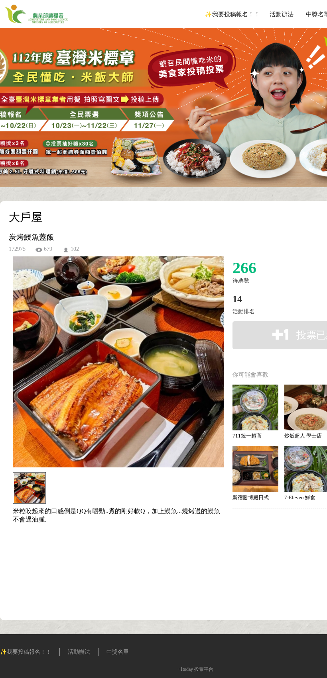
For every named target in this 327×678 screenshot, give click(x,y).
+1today (185, 669)
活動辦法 (282, 14)
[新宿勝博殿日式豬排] (255, 469)
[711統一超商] (255, 407)
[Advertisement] (106, 560)
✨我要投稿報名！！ (232, 14)
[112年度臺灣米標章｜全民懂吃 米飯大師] (36, 25)
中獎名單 (117, 652)
